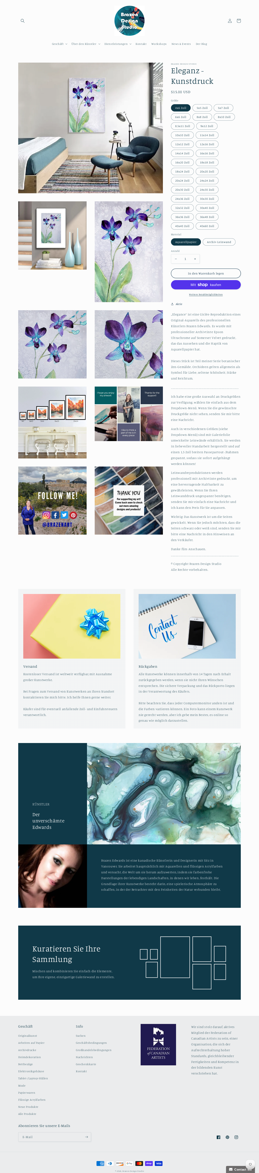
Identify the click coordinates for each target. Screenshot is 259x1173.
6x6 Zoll (180, 117)
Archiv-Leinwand (219, 242)
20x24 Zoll (182, 180)
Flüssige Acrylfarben (32, 1099)
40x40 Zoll (182, 226)
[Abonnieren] (86, 1137)
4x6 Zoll (180, 107)
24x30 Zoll (207, 189)
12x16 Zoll (207, 144)
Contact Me (242, 1169)
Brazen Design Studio (133, 1171)
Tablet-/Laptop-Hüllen (33, 1078)
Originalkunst (27, 1035)
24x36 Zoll (182, 198)
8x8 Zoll (202, 117)
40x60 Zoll (207, 226)
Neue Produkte (28, 1106)
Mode (21, 1085)
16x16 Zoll (207, 153)
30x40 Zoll (207, 207)
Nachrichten (84, 1057)
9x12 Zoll (207, 126)
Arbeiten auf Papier (31, 1042)
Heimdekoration (29, 1057)
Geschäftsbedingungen (91, 1042)
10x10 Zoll (182, 135)
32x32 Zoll (182, 207)
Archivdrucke (27, 1050)
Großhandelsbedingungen (93, 1050)
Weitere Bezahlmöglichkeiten (206, 294)
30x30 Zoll (207, 198)
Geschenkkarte (86, 1064)
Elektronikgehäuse (31, 1071)
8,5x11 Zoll (182, 126)
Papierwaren (26, 1092)
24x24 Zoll (207, 180)
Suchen (81, 1035)
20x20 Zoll (207, 171)
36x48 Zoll (207, 217)
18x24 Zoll (182, 171)
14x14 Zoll (182, 153)
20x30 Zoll (182, 189)
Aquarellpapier (186, 242)
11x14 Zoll (207, 135)
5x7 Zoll (223, 107)
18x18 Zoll (207, 162)
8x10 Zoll (224, 117)
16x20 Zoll (182, 162)
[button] (22, 20)
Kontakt (81, 1071)
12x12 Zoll (182, 144)
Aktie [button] (179, 304)
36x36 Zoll (182, 217)
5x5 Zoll (202, 107)
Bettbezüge (25, 1064)
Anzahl (175, 250)
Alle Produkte (27, 1113)
